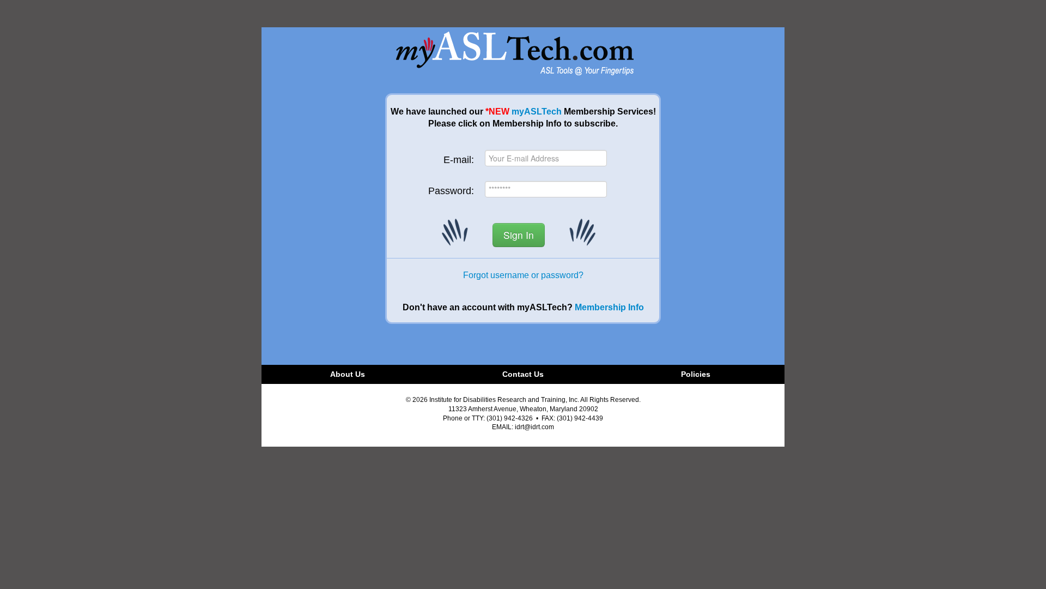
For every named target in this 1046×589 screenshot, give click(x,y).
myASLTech (537, 111)
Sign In (518, 235)
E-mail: (458, 159)
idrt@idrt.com (534, 427)
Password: (451, 190)
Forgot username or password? (523, 275)
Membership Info (609, 307)
